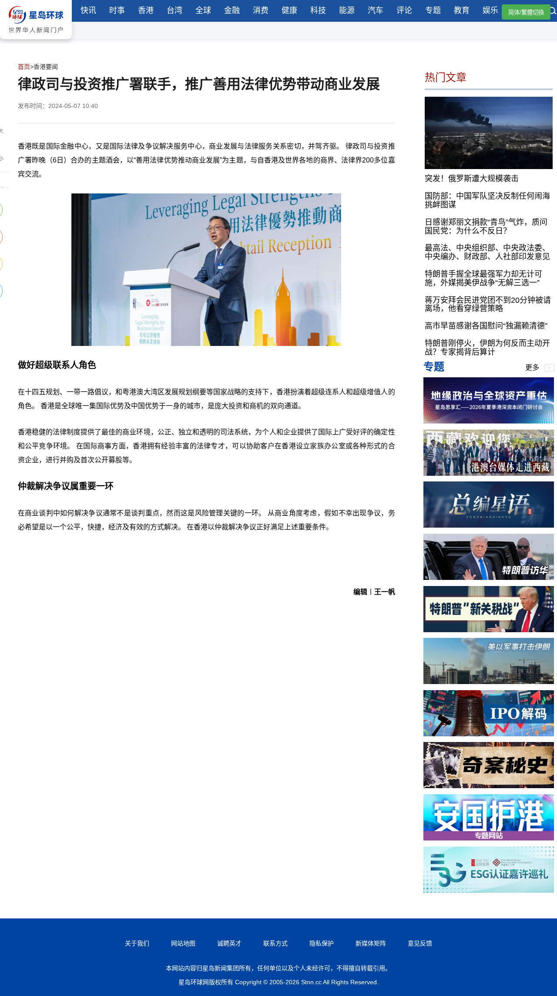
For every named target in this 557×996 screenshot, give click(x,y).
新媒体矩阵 (371, 943)
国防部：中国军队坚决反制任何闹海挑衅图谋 (487, 200)
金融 (232, 10)
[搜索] (552, 11)
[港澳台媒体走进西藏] (488, 473)
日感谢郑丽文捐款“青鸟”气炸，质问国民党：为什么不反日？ (486, 226)
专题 (433, 10)
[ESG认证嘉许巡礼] (488, 890)
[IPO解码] (488, 734)
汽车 (375, 10)
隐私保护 (321, 943)
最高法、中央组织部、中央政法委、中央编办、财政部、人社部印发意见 (487, 252)
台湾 (174, 10)
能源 (347, 10)
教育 (462, 10)
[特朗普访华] (488, 577)
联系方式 (275, 943)
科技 (318, 10)
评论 (404, 10)
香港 (146, 10)
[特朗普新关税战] (488, 630)
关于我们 (137, 943)
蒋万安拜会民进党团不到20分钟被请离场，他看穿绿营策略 (488, 304)
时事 (117, 10)
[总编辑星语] (488, 525)
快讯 (88, 10)
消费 (260, 10)
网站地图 (183, 943)
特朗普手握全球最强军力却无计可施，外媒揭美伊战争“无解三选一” (483, 278)
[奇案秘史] (488, 785)
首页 (24, 66)
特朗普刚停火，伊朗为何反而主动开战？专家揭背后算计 (487, 347)
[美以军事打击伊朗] (488, 681)
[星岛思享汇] (488, 421)
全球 (203, 10)
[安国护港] (488, 838)
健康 (289, 10)
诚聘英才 (229, 943)
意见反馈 (420, 943)
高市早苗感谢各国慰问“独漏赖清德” (486, 326)
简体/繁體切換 (526, 12)
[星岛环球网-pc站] (36, 41)
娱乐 (490, 10)
